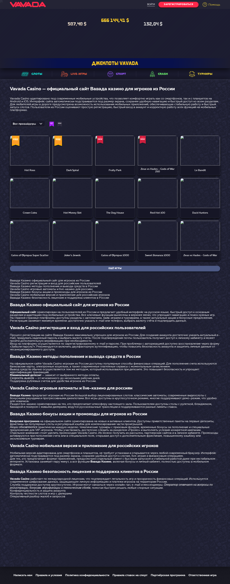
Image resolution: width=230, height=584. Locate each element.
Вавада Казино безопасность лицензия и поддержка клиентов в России (59, 297)
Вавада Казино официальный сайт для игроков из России (49, 280)
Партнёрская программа (168, 575)
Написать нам (22, 575)
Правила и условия (49, 575)
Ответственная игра (202, 575)
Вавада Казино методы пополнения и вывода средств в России (54, 286)
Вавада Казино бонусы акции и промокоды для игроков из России (56, 292)
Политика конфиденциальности (87, 575)
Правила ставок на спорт (130, 575)
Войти (151, 4)
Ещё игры (115, 268)
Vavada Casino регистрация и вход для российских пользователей (55, 283)
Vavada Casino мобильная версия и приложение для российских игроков (60, 295)
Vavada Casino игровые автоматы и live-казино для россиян (51, 289)
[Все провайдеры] (28, 125)
